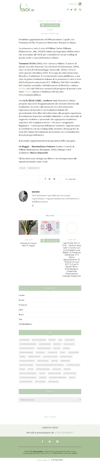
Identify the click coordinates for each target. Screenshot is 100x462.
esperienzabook (26, 352)
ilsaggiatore (73, 352)
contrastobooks (43, 348)
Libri (59, 21)
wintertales (53, 381)
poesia (22, 369)
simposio (42, 377)
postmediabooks (43, 369)
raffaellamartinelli (28, 373)
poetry (30, 369)
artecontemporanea (28, 344)
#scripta (52, 340)
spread (22, 168)
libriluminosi (43, 361)
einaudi (66, 348)
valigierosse (40, 381)
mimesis (55, 361)
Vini (20, 319)
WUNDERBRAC (25, 324)
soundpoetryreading (57, 377)
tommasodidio (33, 168)
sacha (72, 179)
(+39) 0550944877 (64, 432)
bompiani (57, 344)
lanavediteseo (66, 356)
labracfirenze (34, 356)
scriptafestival (70, 373)
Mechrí (22, 88)
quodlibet (57, 369)
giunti (62, 352)
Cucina (21, 295)
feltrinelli (40, 352)
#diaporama (24, 340)
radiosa (67, 369)
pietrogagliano (73, 365)
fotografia (52, 352)
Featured (51, 21)
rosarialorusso (54, 373)
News (21, 314)
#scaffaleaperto (39, 340)
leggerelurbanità (27, 361)
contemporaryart (27, 348)
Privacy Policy (58, 460)
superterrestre (26, 381)
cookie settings (42, 460)
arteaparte (69, 340)
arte (60, 340)
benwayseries (44, 344)
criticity (57, 348)
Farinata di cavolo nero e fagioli (28, 244)
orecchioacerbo (26, 365)
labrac (22, 356)
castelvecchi (69, 344)
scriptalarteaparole (28, 377)
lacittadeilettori (50, 356)
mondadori (65, 361)
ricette (42, 373)
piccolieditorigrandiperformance (50, 365)
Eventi (41, 21)
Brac (46, 417)
